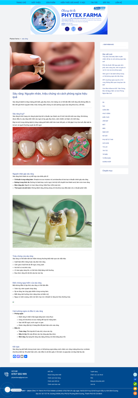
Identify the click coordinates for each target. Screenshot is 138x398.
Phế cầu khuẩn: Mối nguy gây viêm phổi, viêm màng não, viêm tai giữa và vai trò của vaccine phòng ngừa (114, 67)
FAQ (91, 378)
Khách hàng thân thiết (54, 375)
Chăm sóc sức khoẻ (96, 375)
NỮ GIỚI (105, 136)
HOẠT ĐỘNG (106, 113)
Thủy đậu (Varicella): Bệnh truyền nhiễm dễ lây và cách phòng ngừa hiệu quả (114, 59)
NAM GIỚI (106, 132)
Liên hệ (92, 384)
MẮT (104, 124)
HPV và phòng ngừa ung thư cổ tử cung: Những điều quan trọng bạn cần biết (114, 82)
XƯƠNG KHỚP (107, 162)
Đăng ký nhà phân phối (97, 381)
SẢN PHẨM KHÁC (108, 44)
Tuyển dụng (94, 371)
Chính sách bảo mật (54, 384)
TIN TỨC (105, 150)
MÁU (104, 128)
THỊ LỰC (105, 147)
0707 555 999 (19, 374)
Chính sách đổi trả (53, 381)
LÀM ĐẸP (105, 121)
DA (103, 102)
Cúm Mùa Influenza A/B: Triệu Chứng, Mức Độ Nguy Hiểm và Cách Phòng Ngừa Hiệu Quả (114, 91)
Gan (104, 106)
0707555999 (16, 390)
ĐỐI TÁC (50, 371)
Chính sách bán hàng (54, 378)
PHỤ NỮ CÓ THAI (108, 139)
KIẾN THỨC (106, 117)
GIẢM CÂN (106, 110)
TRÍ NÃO (105, 154)
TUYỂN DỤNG (107, 158)
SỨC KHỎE (106, 143)
